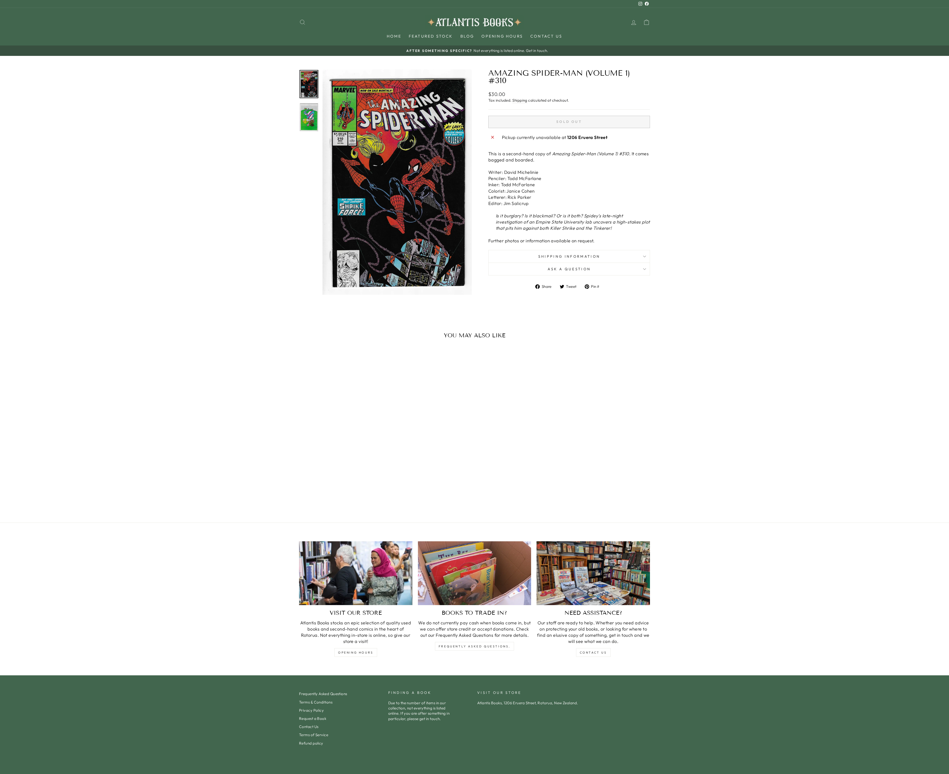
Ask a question (569, 269)
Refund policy (311, 743)
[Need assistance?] (593, 573)
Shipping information (569, 256)
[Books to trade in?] (474, 573)
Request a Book (312, 718)
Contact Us (546, 36)
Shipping (519, 100)
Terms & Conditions (315, 702)
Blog (467, 36)
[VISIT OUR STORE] (355, 573)
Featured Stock (431, 36)
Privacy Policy (311, 710)
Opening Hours (502, 36)
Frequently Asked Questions (323, 693)
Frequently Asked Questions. (474, 646)
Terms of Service (313, 734)
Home (394, 36)
